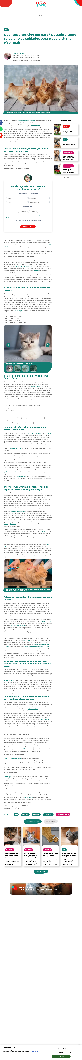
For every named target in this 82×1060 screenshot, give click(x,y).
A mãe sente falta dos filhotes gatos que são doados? (69, 144)
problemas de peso (15, 448)
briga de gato (8, 249)
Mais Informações (34, 1052)
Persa (6, 524)
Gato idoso (25, 815)
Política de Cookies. (24, 1052)
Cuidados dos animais (63, 815)
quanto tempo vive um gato (26, 121)
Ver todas (41, 871)
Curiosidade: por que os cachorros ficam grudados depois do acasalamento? (69, 132)
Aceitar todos (61, 1057)
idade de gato (35, 125)
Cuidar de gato (48, 815)
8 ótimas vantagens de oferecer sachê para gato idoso (11, 855)
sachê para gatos (26, 749)
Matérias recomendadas (33, 821)
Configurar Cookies (61, 1048)
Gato (6, 30)
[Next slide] (48, 345)
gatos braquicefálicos (18, 511)
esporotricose (15, 247)
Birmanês (13, 524)
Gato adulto (36, 815)
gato (5, 131)
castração (36, 271)
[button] (9, 368)
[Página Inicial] (41, 4)
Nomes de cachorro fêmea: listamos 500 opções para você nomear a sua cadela (68, 158)
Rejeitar (61, 1052)
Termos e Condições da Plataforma (28, 216)
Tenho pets (34, 211)
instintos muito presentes (34, 433)
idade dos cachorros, (36, 386)
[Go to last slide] (8, 345)
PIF (8, 247)
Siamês (43, 532)
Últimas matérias (50, 821)
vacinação (19, 266)
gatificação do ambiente (11, 472)
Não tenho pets (24, 211)
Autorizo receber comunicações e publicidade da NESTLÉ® (29, 220)
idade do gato (19, 311)
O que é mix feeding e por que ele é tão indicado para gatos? (50, 855)
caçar (49, 433)
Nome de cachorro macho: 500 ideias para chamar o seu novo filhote (69, 172)
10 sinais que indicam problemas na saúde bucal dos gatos (69, 855)
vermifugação (28, 266)
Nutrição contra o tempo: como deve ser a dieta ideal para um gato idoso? (31, 856)
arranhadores (21, 476)
